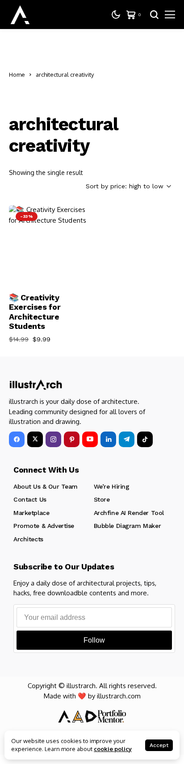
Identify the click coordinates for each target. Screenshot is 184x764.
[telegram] (126, 439)
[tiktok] (145, 439)
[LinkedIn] (108, 439)
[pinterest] (71, 439)
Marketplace (31, 512)
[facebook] (17, 439)
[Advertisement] (136, 75)
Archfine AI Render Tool (129, 512)
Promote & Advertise (43, 525)
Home (17, 74)
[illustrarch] (20, 15)
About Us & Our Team (45, 486)
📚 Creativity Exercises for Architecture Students (34, 312)
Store (102, 499)
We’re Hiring (112, 486)
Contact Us (29, 499)
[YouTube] (90, 439)
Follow (94, 640)
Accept (159, 745)
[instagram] (53, 439)
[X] (35, 439)
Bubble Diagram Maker (127, 525)
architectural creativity (65, 74)
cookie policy (113, 748)
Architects (28, 539)
